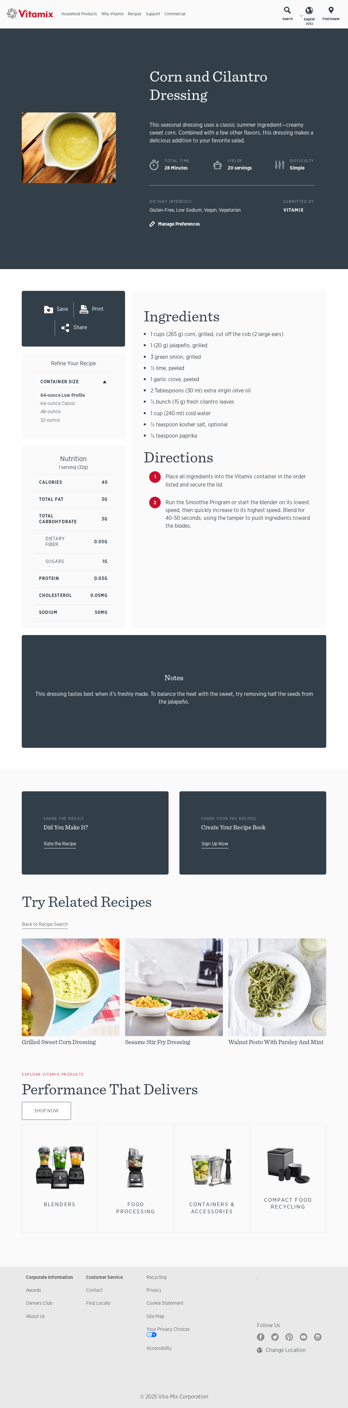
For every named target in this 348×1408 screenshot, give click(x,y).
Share (80, 327)
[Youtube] (303, 1337)
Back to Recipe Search (45, 924)
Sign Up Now (215, 844)
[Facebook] (260, 1337)
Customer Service (104, 1277)
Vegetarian (230, 210)
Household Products (79, 14)
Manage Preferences (179, 224)
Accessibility (159, 1348)
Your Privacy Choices (168, 1329)
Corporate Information (49, 1277)
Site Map (155, 1316)
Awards (33, 1290)
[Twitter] (275, 1337)
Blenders (60, 1204)
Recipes (134, 14)
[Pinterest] (289, 1337)
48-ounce (50, 411)
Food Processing (135, 1208)
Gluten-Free (162, 210)
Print (98, 309)
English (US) (309, 21)
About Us (35, 1316)
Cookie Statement (165, 1303)
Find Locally (98, 1303)
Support (153, 14)
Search (287, 19)
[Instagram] (317, 1337)
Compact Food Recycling (288, 1203)
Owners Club (39, 1303)
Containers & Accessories (212, 1208)
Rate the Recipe (60, 844)
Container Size (59, 382)
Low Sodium (189, 210)
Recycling (156, 1277)
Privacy (153, 1290)
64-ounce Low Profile (62, 395)
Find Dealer (331, 19)
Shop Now (46, 1111)
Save (62, 309)
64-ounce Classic (57, 403)
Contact (94, 1290)
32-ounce (50, 420)
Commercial (175, 14)
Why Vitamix (112, 14)
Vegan (210, 210)
